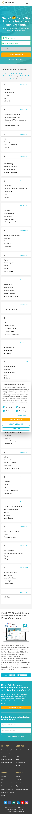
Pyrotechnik (7, 435)
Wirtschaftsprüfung (10, 578)
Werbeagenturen (9, 584)
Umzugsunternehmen (10, 537)
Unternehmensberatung (11, 531)
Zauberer (6, 600)
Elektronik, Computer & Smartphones (15, 189)
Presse (18, 774)
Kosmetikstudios (9, 326)
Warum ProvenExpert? (22, 748)
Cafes (5, 139)
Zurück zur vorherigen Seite (16, 59)
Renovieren (7, 466)
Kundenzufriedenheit (7, 787)
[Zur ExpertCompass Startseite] (11, 2)
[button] (15, 49)
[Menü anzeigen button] (27, 3)
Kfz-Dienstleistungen (10, 329)
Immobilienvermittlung (11, 296)
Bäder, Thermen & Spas (11, 126)
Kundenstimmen (20, 760)
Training (6, 512)
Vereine (6, 556)
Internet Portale (8, 285)
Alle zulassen (16, 419)
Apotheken (7, 90)
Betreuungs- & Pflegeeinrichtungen (15, 120)
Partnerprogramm (6, 760)
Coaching (6, 142)
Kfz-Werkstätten (9, 331)
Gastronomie (7, 241)
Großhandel (7, 247)
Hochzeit (6, 269)
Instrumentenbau (9, 288)
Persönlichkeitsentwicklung (12, 432)
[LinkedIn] (18, 801)
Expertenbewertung (21, 784)
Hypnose (6, 260)
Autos (5, 98)
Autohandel (7, 101)
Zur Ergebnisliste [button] (16, 55)
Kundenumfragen (6, 751)
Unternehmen (20, 751)
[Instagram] (26, 801)
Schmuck (6, 482)
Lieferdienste (8, 350)
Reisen (6, 457)
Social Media (7, 493)
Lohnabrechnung (9, 348)
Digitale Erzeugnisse (10, 167)
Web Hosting (7, 575)
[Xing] (13, 801)
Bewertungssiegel (6, 748)
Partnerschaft (8, 444)
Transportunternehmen (11, 509)
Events (3, 793)
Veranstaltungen (9, 550)
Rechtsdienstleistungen (11, 469)
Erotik (5, 194)
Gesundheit (7, 244)
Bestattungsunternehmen (12, 114)
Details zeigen (22, 415)
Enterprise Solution (6, 757)
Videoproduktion (9, 559)
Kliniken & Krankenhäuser (12, 334)
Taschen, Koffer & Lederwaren (13, 507)
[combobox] (16, 38)
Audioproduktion (9, 92)
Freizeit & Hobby (9, 219)
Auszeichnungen (5, 763)
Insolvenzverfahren (9, 293)
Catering (6, 148)
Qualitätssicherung (12, 807)
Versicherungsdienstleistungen (13, 553)
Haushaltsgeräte (9, 263)
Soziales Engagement (10, 490)
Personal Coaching (9, 441)
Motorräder (7, 369)
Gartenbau (7, 238)
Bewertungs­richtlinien (7, 790)
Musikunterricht (9, 378)
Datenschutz (20, 805)
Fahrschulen (7, 216)
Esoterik (6, 197)
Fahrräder (7, 210)
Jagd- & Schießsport (10, 310)
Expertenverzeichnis (21, 787)
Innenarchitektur (9, 291)
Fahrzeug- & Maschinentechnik (13, 222)
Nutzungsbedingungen (11, 805)
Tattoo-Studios (8, 518)
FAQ (2, 777)
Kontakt (18, 763)
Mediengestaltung (9, 372)
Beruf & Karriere (9, 123)
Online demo (19, 781)
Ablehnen (16, 429)
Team (17, 754)
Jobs (17, 757)
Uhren (5, 534)
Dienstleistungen (9, 164)
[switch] (17, 407)
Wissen (3, 774)
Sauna (5, 488)
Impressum (20, 807)
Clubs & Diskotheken (10, 145)
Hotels (6, 266)
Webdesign (7, 581)
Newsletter (19, 777)
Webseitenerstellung (10, 572)
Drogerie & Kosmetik (10, 172)
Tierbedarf (7, 515)
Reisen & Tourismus (10, 463)
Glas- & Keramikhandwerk (12, 235)
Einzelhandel (7, 191)
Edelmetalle (7, 186)
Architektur (7, 95)
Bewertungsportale (6, 781)
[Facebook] (9, 801)
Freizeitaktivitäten (9, 213)
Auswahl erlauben (16, 424)
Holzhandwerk (8, 271)
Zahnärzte (7, 597)
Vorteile (3, 754)
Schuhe (6, 485)
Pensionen (7, 438)
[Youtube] (22, 801)
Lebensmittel (8, 353)
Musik (5, 375)
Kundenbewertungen (7, 784)
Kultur (5, 323)
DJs (5, 161)
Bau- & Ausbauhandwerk (11, 117)
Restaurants (7, 460)
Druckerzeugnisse (9, 170)
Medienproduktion (9, 367)
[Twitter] (5, 801)
